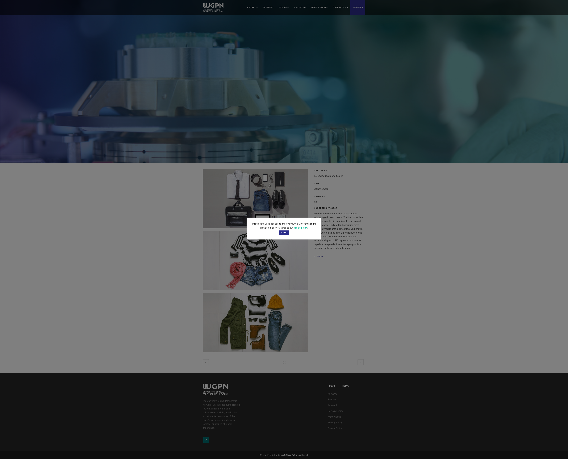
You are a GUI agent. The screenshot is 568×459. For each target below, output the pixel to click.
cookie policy (300, 227)
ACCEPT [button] (284, 233)
